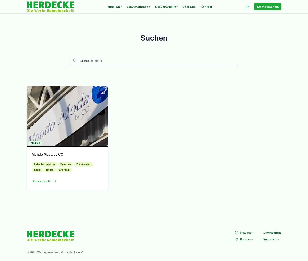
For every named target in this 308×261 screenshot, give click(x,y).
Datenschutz (272, 232)
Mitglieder (114, 6)
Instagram (246, 232)
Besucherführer (166, 6)
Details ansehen (42, 181)
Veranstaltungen (138, 6)
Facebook (246, 239)
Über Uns (189, 6)
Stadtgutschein (268, 6)
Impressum (271, 239)
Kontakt (206, 6)
